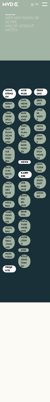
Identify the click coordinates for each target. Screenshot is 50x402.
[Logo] (14, 4)
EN (36, 4)
